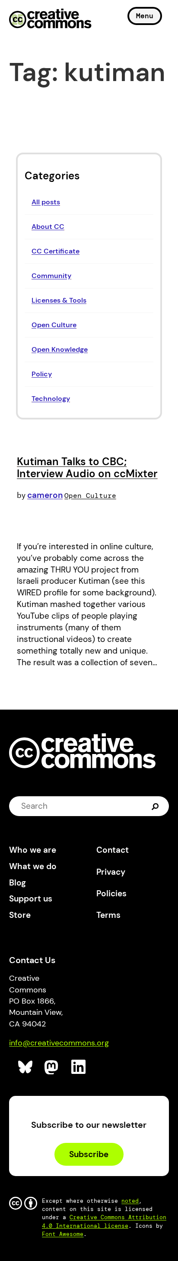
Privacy (110, 872)
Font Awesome (62, 1234)
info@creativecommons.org (59, 1043)
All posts (46, 202)
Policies (111, 893)
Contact (112, 850)
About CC (48, 226)
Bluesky (25, 1067)
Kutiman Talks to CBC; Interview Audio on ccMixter (87, 467)
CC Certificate (55, 251)
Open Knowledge (60, 349)
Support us (30, 898)
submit (156, 806)
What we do (33, 866)
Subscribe (88, 1154)
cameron (45, 495)
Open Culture (54, 324)
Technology (51, 398)
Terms (108, 915)
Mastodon (52, 1067)
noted (130, 1201)
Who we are (32, 850)
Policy (42, 374)
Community (51, 275)
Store (20, 915)
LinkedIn (78, 1067)
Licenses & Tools (59, 300)
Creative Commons (50, 19)
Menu (144, 15)
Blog (17, 882)
